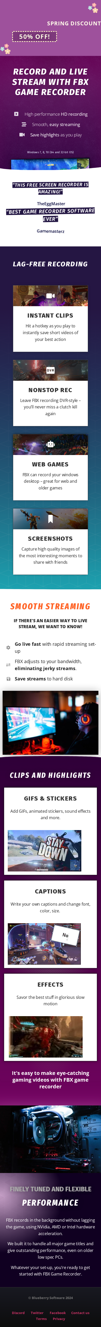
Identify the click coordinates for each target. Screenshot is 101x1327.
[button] (34, 36)
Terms (41, 1318)
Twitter (38, 1312)
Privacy (59, 1318)
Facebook (58, 1312)
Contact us (80, 1312)
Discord (21, 1312)
